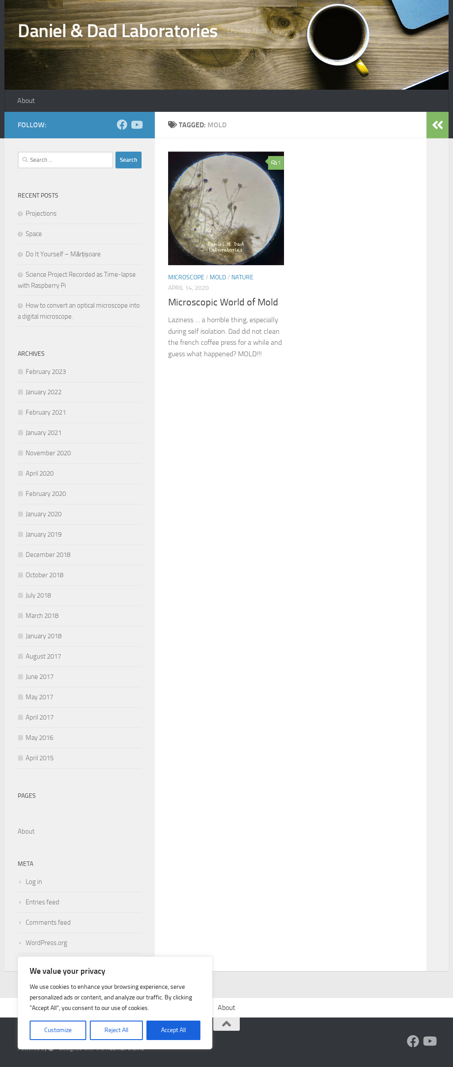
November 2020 (48, 453)
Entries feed (42, 902)
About (26, 100)
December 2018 (48, 555)
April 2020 (40, 473)
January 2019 (43, 534)
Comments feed (48, 922)
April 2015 (40, 758)
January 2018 (43, 636)
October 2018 (44, 575)
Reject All (116, 1030)
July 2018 (38, 595)
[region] (115, 1002)
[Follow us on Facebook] (122, 124)
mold (218, 277)
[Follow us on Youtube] (136, 124)
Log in (34, 882)
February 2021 (46, 412)
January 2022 (43, 392)
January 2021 (43, 433)
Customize (58, 1030)
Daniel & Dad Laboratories (118, 31)
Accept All (173, 1030)
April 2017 (40, 717)
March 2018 (42, 616)
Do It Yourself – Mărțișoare (63, 254)
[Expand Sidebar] (437, 125)
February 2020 (46, 494)
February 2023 (46, 372)
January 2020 (43, 514)
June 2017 (40, 677)
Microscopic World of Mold (223, 302)
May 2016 (39, 738)
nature (242, 277)
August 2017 (43, 656)
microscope (186, 277)
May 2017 (39, 697)
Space (34, 234)
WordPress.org (46, 943)
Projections (41, 213)
